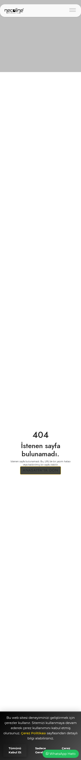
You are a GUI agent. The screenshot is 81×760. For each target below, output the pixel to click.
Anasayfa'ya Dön (40, 470)
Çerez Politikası (34, 733)
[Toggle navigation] (73, 10)
